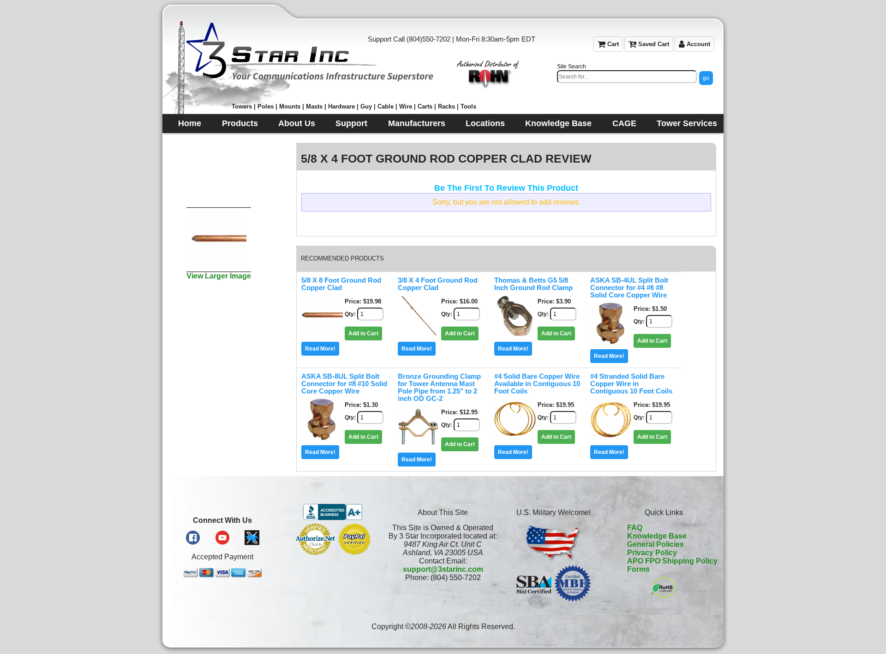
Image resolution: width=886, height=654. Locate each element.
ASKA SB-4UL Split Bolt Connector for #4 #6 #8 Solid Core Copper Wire (629, 288)
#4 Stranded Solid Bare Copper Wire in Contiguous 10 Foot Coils (631, 384)
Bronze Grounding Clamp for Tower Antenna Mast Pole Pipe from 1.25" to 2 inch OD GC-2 (439, 387)
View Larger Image (218, 276)
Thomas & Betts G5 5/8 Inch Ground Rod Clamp (533, 284)
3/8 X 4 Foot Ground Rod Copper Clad (438, 284)
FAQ (634, 528)
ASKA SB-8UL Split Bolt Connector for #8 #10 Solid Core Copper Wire (344, 384)
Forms (638, 569)
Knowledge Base (657, 536)
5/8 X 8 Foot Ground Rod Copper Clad (341, 284)
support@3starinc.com (443, 569)
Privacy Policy (652, 553)
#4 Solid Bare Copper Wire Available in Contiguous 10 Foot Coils (537, 384)
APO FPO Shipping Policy (672, 561)
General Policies (655, 544)
